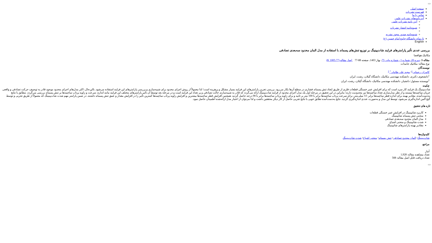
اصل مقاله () (339, 60)
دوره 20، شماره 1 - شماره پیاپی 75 (401, 60)
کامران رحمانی (421, 72)
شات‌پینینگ (423, 138)
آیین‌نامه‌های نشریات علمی (409, 18)
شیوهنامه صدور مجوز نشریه (401, 34)
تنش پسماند (385, 138)
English (419, 41)
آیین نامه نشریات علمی (404, 21)
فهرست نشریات (415, 11)
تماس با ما (418, 15)
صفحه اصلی (417, 8)
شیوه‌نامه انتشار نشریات (403, 27)
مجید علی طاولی (400, 72)
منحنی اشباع (370, 138)
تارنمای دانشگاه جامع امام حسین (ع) (403, 38)
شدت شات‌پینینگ (352, 138)
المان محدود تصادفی (404, 138)
